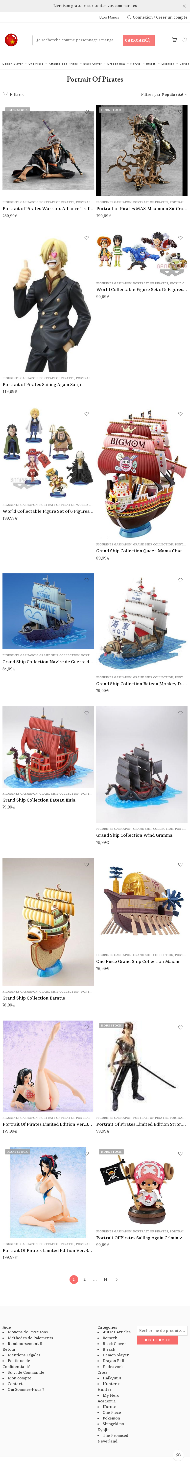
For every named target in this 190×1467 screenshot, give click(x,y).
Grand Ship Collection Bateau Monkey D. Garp (142, 684)
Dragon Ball (116, 64)
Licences (168, 64)
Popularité (172, 94)
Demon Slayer (12, 64)
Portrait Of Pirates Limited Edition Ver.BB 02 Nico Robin (48, 1124)
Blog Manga (109, 17)
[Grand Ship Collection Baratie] (48, 922)
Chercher (136, 40)
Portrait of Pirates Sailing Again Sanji (41, 385)
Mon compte (19, 1378)
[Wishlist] (86, 111)
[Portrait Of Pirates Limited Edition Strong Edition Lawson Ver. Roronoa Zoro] (142, 1066)
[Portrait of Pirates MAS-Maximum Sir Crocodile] (142, 150)
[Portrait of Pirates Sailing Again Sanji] (48, 301)
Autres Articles (117, 1332)
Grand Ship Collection (153, 544)
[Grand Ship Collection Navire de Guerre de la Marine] (48, 611)
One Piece (35, 64)
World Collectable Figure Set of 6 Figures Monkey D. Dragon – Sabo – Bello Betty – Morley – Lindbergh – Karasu (48, 511)
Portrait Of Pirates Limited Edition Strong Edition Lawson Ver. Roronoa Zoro (142, 1124)
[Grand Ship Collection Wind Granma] (142, 764)
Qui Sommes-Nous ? (26, 1389)
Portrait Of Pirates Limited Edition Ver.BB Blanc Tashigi (48, 1250)
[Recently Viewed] (178, 1455)
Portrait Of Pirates (56, 202)
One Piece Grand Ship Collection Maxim (137, 961)
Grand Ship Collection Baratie (33, 998)
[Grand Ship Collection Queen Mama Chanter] (142, 473)
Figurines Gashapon (20, 202)
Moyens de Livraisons (28, 1332)
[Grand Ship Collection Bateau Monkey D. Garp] (142, 622)
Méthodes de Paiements (30, 1338)
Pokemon (111, 1418)
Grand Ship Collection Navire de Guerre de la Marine (48, 662)
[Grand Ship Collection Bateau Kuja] (48, 747)
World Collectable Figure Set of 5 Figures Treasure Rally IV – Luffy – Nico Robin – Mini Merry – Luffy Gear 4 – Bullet (142, 290)
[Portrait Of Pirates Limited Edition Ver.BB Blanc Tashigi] (48, 1192)
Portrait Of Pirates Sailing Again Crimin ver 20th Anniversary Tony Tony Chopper (142, 1238)
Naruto (135, 64)
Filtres (16, 95)
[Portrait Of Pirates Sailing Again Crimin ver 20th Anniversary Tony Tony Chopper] (142, 1186)
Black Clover (92, 64)
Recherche (157, 1340)
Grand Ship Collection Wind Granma (134, 835)
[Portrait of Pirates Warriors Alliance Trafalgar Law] (48, 150)
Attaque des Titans (63, 64)
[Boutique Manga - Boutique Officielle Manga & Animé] (11, 40)
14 (106, 1279)
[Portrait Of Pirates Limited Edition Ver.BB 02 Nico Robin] (48, 1066)
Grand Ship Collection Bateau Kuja (38, 800)
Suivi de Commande (26, 1372)
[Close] (184, 6)
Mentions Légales (24, 1355)
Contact (15, 1384)
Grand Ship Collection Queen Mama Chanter (142, 551)
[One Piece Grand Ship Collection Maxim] (142, 903)
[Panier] (174, 40)
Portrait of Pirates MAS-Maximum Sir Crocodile (142, 209)
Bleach (151, 64)
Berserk (110, 1338)
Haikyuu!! (112, 1378)
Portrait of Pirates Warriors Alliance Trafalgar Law (48, 209)
